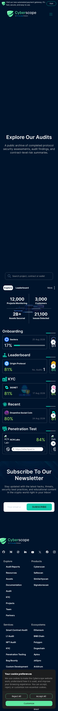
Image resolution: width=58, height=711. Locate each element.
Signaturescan (41, 579)
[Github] (3, 546)
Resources (11, 567)
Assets (9, 573)
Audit (8, 585)
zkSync (37, 654)
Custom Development (16, 660)
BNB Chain (39, 630)
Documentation (14, 579)
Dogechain (39, 642)
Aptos (37, 648)
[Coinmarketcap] (18, 546)
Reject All (16, 696)
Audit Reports (13, 560)
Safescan (38, 567)
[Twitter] (40, 546)
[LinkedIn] (25, 546)
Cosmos (38, 666)
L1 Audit (10, 630)
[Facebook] (47, 546)
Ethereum (39, 624)
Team (8, 603)
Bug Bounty (12, 654)
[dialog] (29, 689)
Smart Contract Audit (16, 624)
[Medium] (11, 546)
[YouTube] (32, 546)
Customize (29, 703)
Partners (10, 609)
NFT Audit (11, 636)
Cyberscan (39, 560)
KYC (8, 591)
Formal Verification (15, 666)
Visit (51, 3)
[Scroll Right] (53, 342)
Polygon (38, 636)
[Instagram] (54, 546)
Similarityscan (41, 573)
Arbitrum (38, 660)
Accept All (41, 696)
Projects (10, 597)
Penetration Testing (16, 648)
